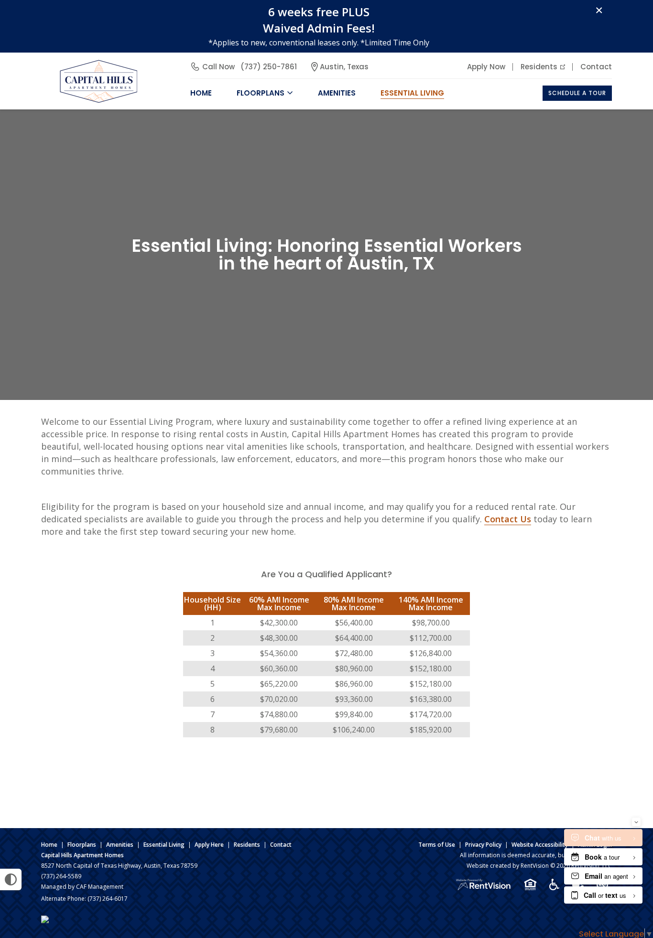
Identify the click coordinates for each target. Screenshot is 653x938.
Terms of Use (436, 845)
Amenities (119, 845)
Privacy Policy (483, 845)
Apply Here (209, 845)
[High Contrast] (11, 879)
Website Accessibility (540, 845)
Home (49, 845)
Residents (539, 67)
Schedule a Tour (577, 93)
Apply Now (486, 67)
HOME (201, 93)
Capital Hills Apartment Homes (82, 855)
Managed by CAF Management (82, 887)
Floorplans (81, 845)
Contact (596, 67)
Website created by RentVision (508, 866)
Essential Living (412, 93)
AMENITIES (337, 93)
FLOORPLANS (260, 93)
